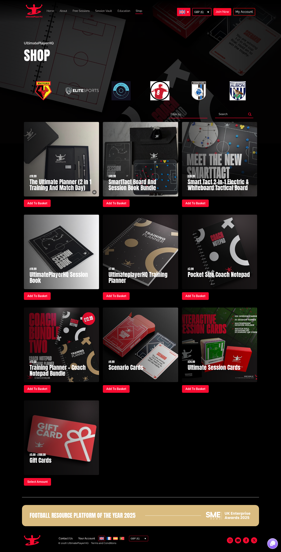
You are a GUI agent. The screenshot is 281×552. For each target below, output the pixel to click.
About (63, 10)
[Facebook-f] (246, 540)
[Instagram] (230, 540)
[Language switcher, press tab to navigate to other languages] (183, 11)
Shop (139, 10)
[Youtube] (238, 540)
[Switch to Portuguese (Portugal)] (122, 538)
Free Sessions (81, 10)
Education (124, 10)
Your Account (86, 538)
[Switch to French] (109, 538)
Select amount (37, 482)
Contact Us (66, 538)
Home (50, 10)
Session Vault (103, 10)
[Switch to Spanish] (115, 538)
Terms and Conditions (103, 543)
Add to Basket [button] (37, 203)
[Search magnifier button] (250, 114)
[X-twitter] (254, 540)
